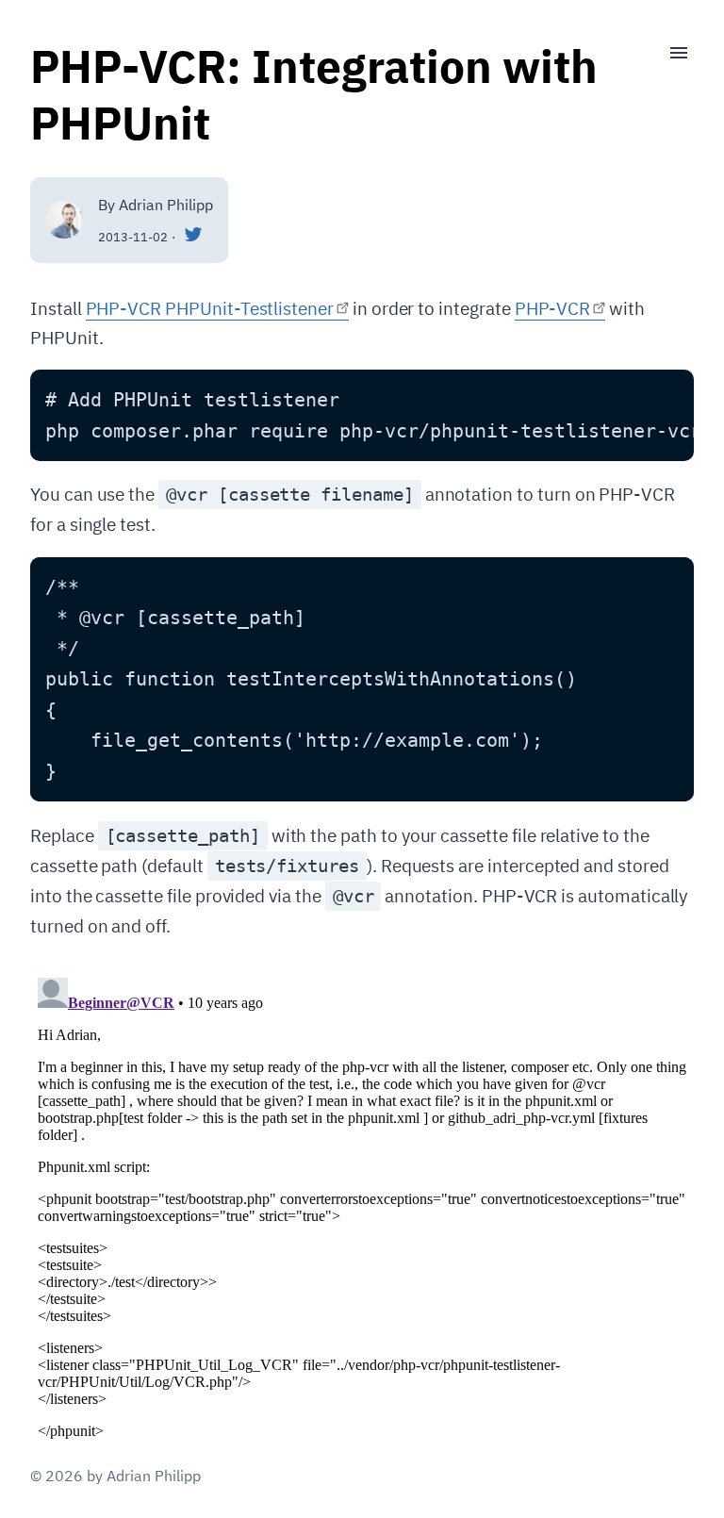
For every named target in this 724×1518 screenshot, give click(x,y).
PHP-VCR (553, 308)
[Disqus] (362, 1206)
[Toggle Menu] (671, 52)
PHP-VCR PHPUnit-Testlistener (210, 308)
